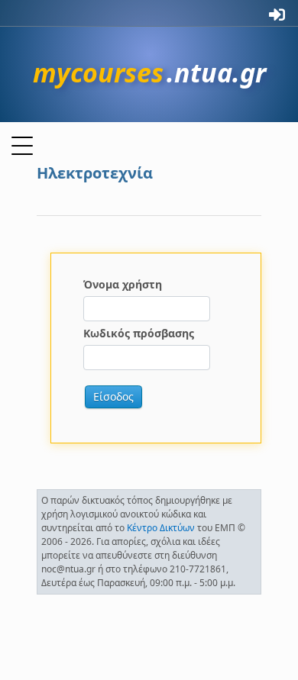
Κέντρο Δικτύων (161, 527)
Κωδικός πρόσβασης (138, 333)
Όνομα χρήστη (122, 284)
